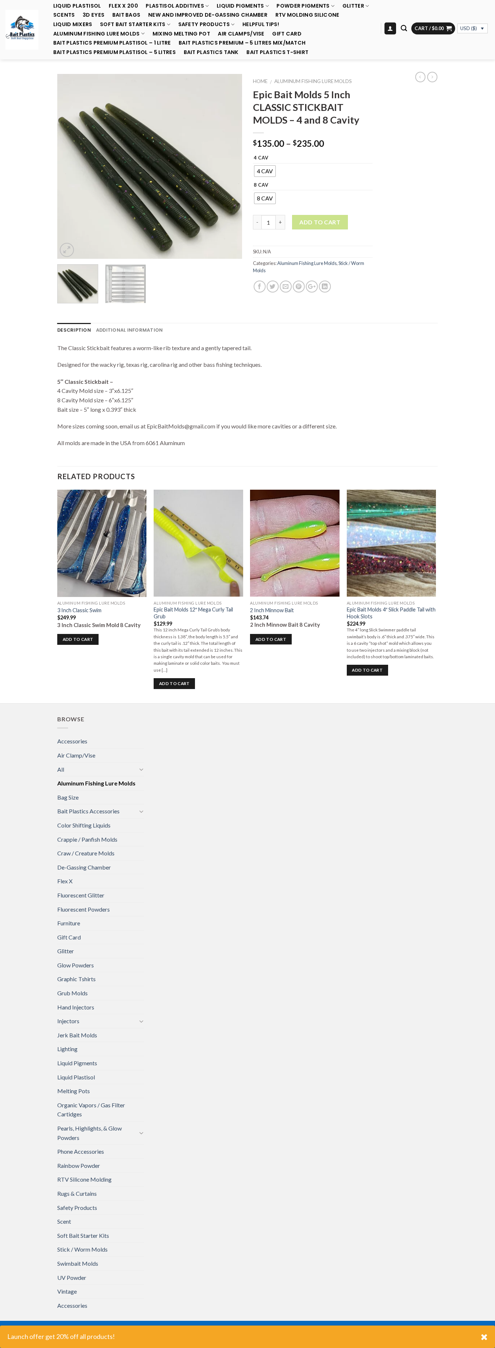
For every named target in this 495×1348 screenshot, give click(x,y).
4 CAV (261, 158)
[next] (229, 166)
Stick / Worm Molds (82, 1249)
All (60, 769)
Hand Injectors (75, 1007)
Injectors (68, 1020)
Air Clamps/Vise (241, 34)
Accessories (72, 741)
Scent (64, 1221)
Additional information (129, 330)
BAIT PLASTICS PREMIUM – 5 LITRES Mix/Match (242, 43)
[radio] (264, 171)
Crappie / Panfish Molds (87, 839)
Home (260, 81)
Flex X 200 (123, 6)
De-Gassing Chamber (84, 867)
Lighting (67, 1048)
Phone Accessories (80, 1151)
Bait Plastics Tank (211, 52)
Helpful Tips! (260, 24)
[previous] (69, 166)
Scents (64, 15)
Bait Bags (126, 15)
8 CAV (261, 185)
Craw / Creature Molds (86, 853)
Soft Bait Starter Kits (132, 24)
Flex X (64, 881)
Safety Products (204, 24)
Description (74, 330)
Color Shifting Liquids (84, 825)
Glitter (353, 6)
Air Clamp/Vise (76, 755)
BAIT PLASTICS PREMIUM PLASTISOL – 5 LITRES (114, 52)
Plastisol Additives (175, 6)
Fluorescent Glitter (80, 895)
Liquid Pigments (240, 6)
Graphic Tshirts (76, 978)
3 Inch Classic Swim (79, 610)
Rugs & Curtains (77, 1193)
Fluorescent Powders (83, 909)
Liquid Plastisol (77, 6)
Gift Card (286, 34)
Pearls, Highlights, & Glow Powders (89, 1133)
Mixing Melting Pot (181, 34)
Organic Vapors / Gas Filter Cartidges (91, 1110)
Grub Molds (72, 993)
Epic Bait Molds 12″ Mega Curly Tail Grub (193, 612)
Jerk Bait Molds (77, 1035)
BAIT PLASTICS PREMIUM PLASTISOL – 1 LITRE (112, 43)
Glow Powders (75, 965)
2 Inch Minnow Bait (272, 610)
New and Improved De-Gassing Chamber (207, 15)
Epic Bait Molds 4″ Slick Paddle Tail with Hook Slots (391, 612)
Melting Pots (73, 1090)
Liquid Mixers (72, 24)
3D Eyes (93, 15)
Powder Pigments (302, 6)
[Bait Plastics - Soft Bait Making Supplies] (21, 29)
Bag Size (68, 797)
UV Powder (71, 1277)
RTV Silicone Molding (84, 1179)
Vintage (67, 1291)
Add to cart (319, 222)
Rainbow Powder (78, 1165)
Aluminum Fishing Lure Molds (96, 33)
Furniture (68, 923)
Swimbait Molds (77, 1263)
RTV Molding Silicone (307, 15)
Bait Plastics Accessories (88, 811)
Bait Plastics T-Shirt (277, 52)
